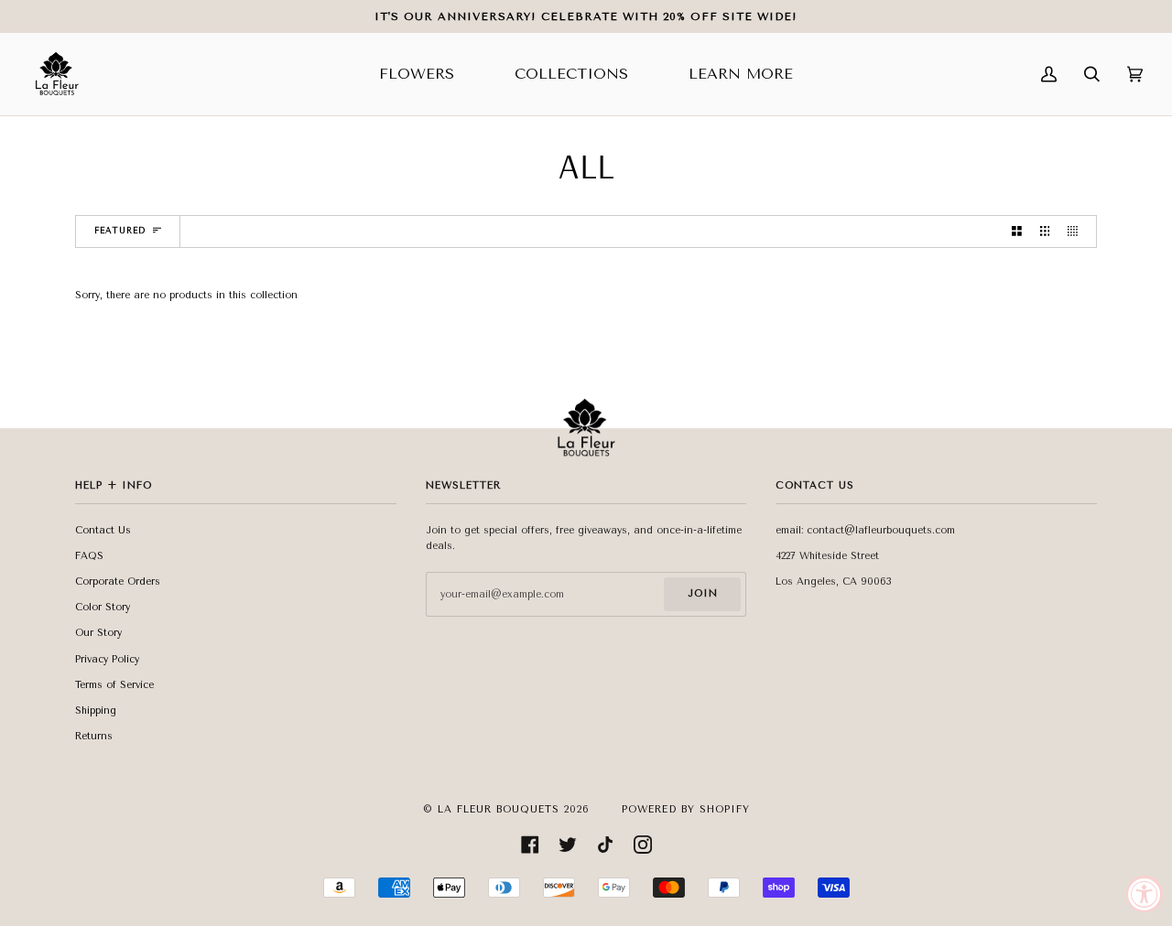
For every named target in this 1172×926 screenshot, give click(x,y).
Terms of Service (114, 685)
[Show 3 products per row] (1045, 231)
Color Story (102, 607)
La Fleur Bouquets (498, 809)
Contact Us (103, 530)
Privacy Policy (107, 659)
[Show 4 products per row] (1077, 231)
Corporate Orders (117, 581)
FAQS (89, 556)
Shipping (95, 710)
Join (703, 593)
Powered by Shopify (686, 809)
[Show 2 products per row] (1017, 231)
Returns (94, 736)
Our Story (98, 633)
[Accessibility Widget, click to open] (1144, 894)
